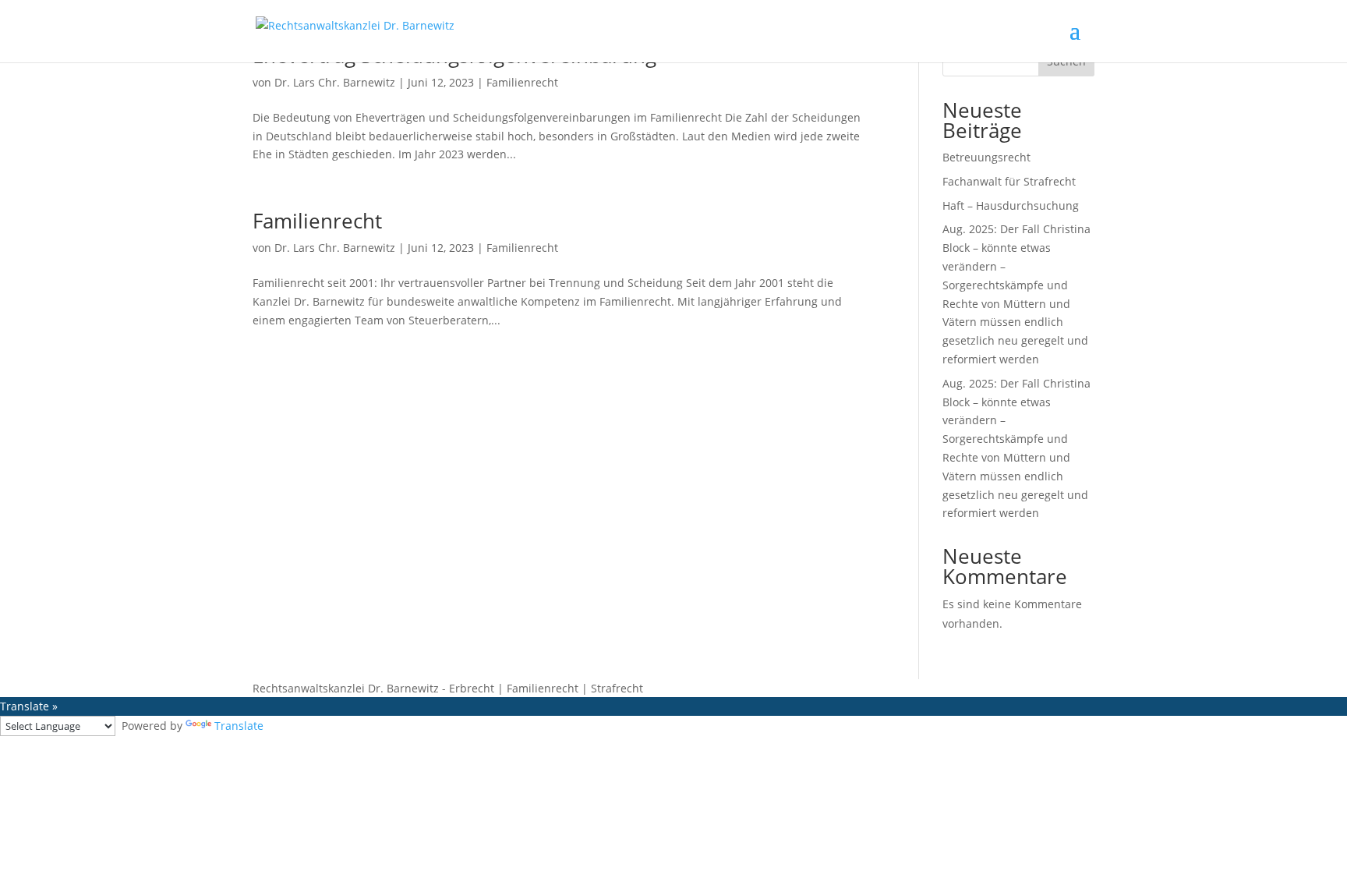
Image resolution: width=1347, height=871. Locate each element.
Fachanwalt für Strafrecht (1009, 181)
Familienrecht (522, 82)
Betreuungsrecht (986, 157)
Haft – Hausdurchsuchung (1010, 205)
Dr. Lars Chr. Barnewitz (334, 82)
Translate (238, 725)
